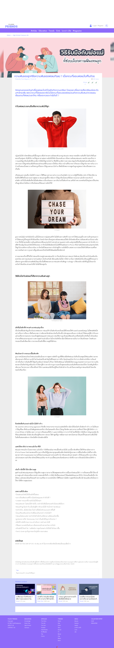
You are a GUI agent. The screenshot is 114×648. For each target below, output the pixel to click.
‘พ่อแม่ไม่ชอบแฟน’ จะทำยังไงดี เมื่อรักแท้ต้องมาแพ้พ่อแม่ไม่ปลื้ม (37, 516)
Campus (23, 35)
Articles (34, 30)
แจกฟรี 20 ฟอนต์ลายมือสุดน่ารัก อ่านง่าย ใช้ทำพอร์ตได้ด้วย (45, 599)
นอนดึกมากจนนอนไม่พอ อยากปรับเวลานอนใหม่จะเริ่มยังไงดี (89, 599)
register (100, 26)
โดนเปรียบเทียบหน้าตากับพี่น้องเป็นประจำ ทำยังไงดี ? (34, 513)
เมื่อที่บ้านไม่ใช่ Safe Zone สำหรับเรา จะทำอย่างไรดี (33, 522)
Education (43, 30)
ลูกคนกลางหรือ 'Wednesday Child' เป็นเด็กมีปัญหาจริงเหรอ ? (36, 519)
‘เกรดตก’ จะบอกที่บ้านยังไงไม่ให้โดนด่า (28, 501)
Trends (51, 30)
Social (18, 601)
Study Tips (40, 601)
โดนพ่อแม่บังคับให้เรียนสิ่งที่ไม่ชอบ (27, 494)
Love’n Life (66, 30)
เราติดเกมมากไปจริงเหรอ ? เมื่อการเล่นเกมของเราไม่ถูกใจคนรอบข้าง (24, 599)
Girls (58, 30)
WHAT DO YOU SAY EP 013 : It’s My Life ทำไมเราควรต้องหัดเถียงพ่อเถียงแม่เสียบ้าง (43, 544)
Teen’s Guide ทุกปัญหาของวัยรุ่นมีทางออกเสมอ (32, 531)
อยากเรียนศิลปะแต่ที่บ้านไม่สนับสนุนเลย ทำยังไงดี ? (33, 497)
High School (17, 35)
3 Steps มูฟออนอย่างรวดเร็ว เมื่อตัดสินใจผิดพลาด (67, 598)
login (94, 26)
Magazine (77, 30)
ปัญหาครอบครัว (20, 573)
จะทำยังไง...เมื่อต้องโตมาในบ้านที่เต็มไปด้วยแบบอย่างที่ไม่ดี (35, 510)
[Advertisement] (50, 11)
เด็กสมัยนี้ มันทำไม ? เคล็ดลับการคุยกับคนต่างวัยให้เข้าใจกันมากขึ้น (38, 528)
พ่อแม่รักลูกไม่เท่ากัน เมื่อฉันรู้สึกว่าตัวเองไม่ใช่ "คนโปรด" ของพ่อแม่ (38, 507)
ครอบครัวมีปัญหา (30, 573)
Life (27, 35)
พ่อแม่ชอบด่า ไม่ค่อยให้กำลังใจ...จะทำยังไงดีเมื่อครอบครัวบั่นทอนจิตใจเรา (40, 504)
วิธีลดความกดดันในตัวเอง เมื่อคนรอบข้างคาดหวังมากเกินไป (35, 525)
